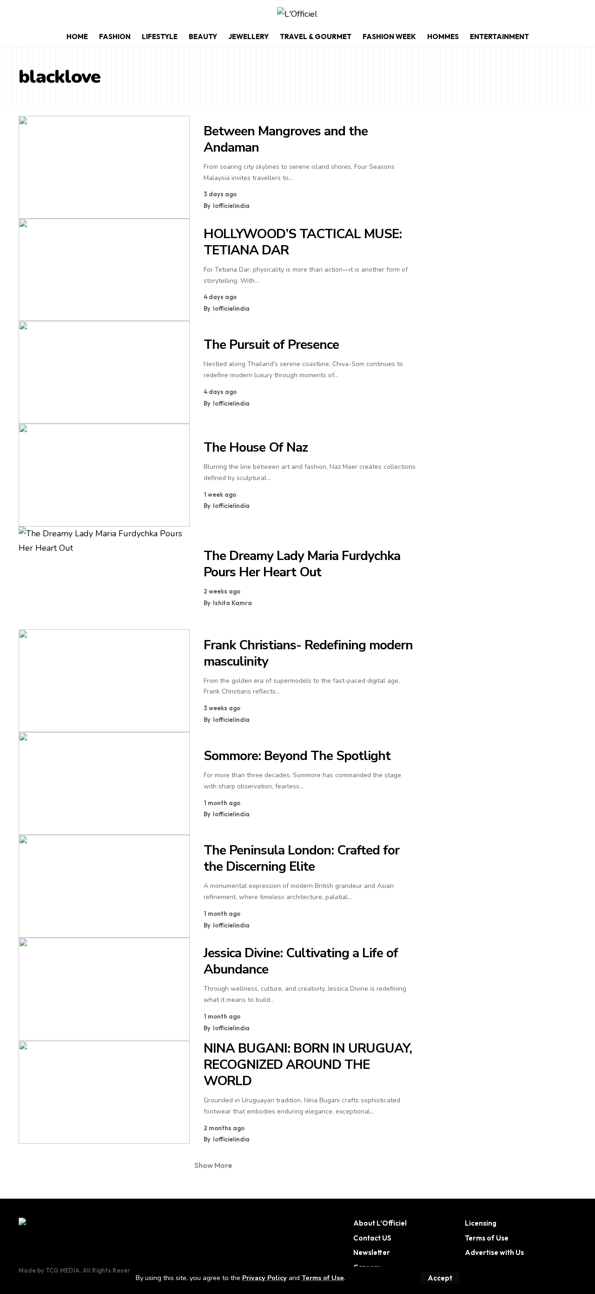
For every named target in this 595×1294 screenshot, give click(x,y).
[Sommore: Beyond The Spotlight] (104, 783)
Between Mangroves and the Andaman (286, 139)
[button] (440, 1278)
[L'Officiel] (297, 14)
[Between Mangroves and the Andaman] (104, 167)
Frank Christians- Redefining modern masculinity (308, 653)
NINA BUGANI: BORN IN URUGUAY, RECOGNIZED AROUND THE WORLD (308, 1065)
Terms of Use (323, 1277)
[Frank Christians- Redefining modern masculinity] (104, 680)
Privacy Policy (264, 1277)
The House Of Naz (256, 447)
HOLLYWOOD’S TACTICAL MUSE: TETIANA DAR (303, 242)
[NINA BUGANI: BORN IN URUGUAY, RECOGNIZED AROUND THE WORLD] (104, 1092)
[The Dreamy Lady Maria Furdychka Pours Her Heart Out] (104, 578)
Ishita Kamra (232, 603)
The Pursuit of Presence (271, 345)
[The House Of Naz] (104, 475)
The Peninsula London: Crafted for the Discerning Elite (301, 858)
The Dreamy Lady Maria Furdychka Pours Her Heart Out (302, 564)
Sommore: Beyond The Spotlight (297, 756)
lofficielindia (231, 205)
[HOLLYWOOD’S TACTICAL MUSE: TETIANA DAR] (104, 270)
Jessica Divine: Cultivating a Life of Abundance (301, 961)
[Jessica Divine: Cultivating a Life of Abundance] (104, 989)
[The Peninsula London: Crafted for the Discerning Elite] (104, 886)
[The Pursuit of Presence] (104, 372)
